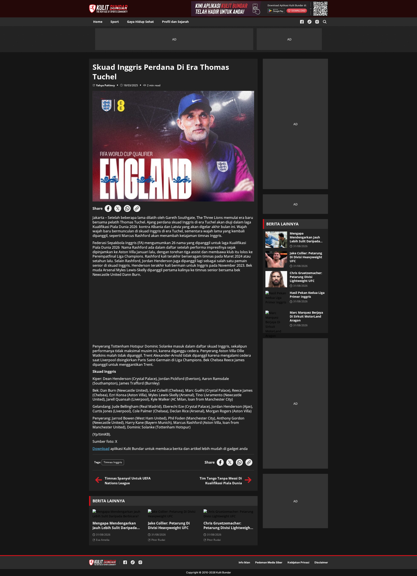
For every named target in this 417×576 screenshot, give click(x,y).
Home (97, 22)
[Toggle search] (325, 22)
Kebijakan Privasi (298, 562)
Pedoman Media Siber (268, 562)
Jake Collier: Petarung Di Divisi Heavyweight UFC (169, 525)
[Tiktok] (309, 22)
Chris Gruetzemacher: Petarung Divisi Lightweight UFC (228, 525)
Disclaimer (321, 562)
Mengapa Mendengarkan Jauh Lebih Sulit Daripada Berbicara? (115, 525)
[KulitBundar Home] (108, 8)
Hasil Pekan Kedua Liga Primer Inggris (307, 295)
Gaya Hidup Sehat (140, 22)
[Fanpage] (302, 22)
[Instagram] (317, 22)
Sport (115, 22)
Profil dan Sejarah (175, 22)
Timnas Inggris (113, 462)
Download (101, 448)
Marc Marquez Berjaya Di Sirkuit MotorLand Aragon (306, 316)
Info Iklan (244, 562)
